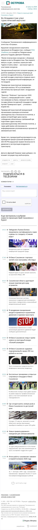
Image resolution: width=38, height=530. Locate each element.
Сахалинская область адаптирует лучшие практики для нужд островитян (21, 283)
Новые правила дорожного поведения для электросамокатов (21, 433)
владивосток (6, 160)
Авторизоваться (21, 186)
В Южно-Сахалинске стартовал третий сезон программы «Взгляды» (22, 259)
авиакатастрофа (26, 160)
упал (12, 164)
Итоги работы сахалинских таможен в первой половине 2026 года (22, 458)
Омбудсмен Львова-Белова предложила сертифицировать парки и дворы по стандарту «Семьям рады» (23, 233)
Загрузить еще (21, 483)
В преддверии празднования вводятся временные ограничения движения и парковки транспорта (22, 312)
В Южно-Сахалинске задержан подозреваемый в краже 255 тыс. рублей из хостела (21, 351)
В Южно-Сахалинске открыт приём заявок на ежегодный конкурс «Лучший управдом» (22, 340)
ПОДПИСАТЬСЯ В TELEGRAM (14, 175)
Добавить (7, 209)
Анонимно (7, 186)
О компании (14, 495)
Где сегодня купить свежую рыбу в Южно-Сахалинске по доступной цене (22, 406)
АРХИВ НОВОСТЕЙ (8, 497)
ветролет (5, 164)
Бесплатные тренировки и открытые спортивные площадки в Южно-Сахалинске (22, 376)
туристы (15, 160)
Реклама (4, 495)
